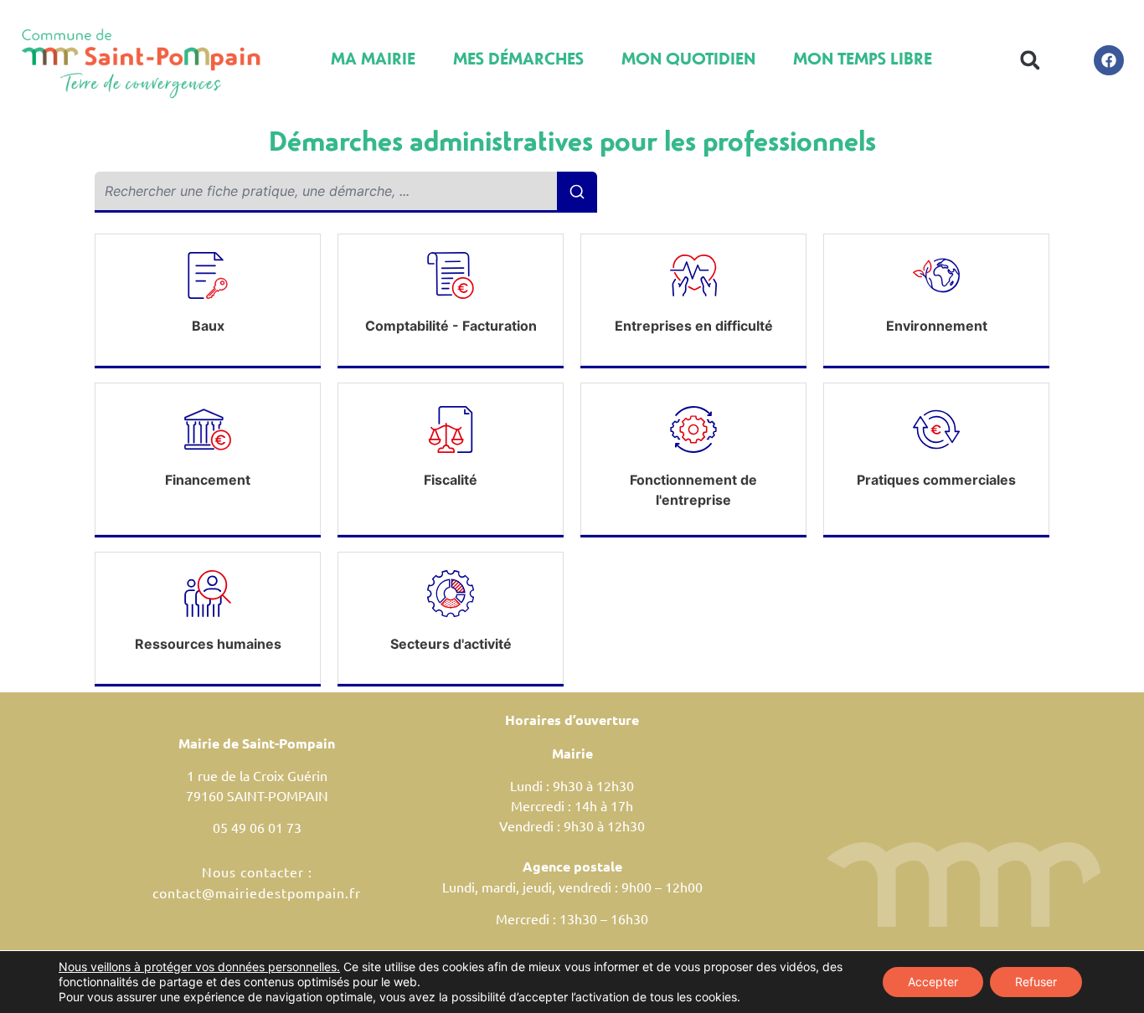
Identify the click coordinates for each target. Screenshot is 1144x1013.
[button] (1030, 60)
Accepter (933, 981)
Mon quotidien (688, 58)
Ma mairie (373, 58)
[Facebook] (1109, 60)
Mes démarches (518, 58)
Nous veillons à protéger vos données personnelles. (199, 966)
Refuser (1036, 981)
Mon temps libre (862, 58)
